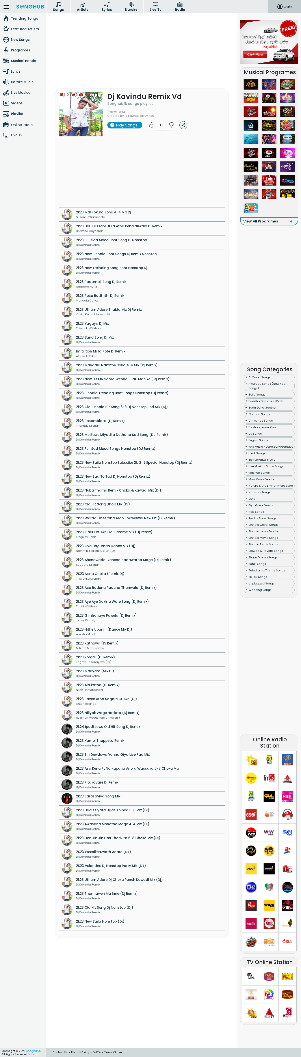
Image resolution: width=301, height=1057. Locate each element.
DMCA (97, 1052)
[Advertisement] (142, 56)
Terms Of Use (113, 1052)
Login (287, 6)
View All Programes (260, 221)
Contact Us (60, 1052)
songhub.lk (33, 1051)
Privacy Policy (80, 1052)
